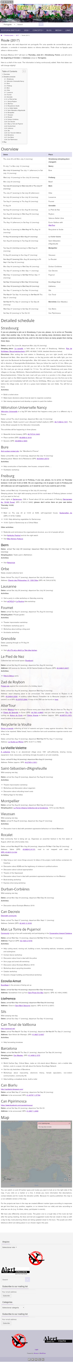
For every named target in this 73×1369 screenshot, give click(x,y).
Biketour (11, 709)
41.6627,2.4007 (38, 1034)
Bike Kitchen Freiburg (15, 538)
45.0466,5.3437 (63, 668)
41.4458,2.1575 (34, 1055)
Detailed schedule (9, 77)
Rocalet (10, 117)
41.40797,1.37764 (33, 1095)
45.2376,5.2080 (21, 699)
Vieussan (10, 115)
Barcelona (11, 135)
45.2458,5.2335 (11, 696)
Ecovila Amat (11, 126)
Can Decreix (11, 121)
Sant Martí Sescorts (22, 1005)
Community (5, 933)
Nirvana (36, 1353)
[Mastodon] (2, 2)
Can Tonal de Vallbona (14, 133)
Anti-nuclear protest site (10, 451)
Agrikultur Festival (14, 535)
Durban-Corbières (13, 119)
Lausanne (10, 92)
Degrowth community (9, 915)
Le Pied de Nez (12, 99)
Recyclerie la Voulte (13, 106)
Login (36, 1349)
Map (5, 142)
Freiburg (9, 86)
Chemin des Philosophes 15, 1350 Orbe (23, 580)
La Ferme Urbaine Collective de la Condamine (30, 808)
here (56, 699)
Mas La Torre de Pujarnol (15, 124)
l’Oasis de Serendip (10, 712)
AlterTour (10, 104)
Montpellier (11, 112)
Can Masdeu (18, 1055)
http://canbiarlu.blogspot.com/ (12, 1089)
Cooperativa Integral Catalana (60, 933)
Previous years (8, 35)
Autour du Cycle (16, 715)
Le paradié (19, 348)
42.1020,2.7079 (26, 940)
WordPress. (43, 1353)
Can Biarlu (11, 137)
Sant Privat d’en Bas (35, 992)
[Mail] (6, 2)
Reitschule (11, 562)
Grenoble (9, 97)
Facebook (29, 660)
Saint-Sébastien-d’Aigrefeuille (16, 110)
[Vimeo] (4, 2)
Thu (67, 712)
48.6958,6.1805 (21, 441)
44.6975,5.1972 (66, 715)
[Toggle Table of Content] (23, 71)
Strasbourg (10, 79)
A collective (5, 752)
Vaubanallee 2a (65, 513)
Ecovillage (5, 985)
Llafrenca (10, 128)
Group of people (7, 728)
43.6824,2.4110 (29, 849)
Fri (70, 712)
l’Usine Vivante (32, 715)
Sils (9, 130)
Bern (8, 88)
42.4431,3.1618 (25, 923)
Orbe (8, 90)
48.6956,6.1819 (25, 437)
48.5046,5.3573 (43, 458)
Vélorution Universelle (9, 411)
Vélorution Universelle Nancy (15, 81)
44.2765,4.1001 (31, 762)
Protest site (5, 686)
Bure (8, 83)
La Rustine (20, 601)
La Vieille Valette (12, 108)
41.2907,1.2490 (32, 1111)
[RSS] (11, 2)
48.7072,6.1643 (33, 434)
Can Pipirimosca (12, 139)
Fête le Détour (9, 675)
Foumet (9, 95)
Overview (7, 74)
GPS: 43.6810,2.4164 (9, 852)
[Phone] (9, 2)
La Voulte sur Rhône (15, 742)
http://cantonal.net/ (8, 1028)
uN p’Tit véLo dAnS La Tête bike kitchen (22, 650)
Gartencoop (17, 499)
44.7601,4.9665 (37, 712)
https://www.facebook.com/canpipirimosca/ (17, 1105)
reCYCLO (10, 601)
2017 (17, 35)
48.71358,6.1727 (60, 422)
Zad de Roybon (12, 101)
